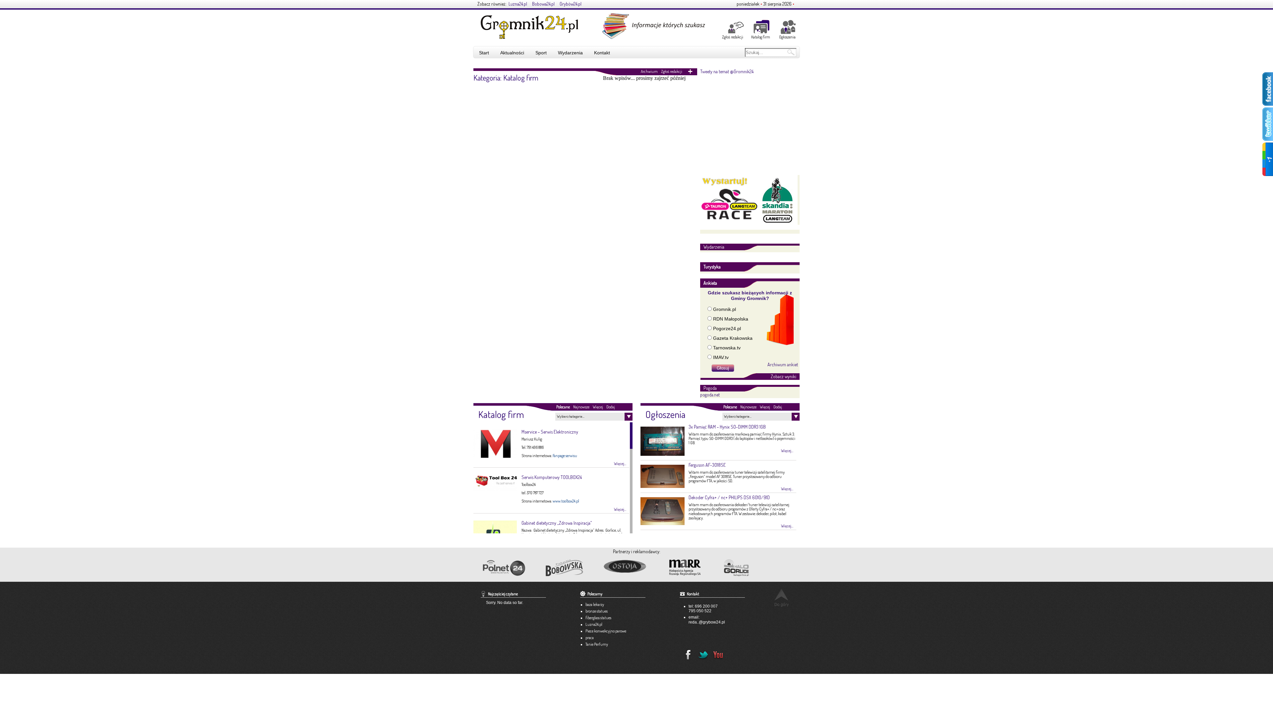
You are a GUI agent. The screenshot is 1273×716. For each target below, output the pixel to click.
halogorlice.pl (751, 568)
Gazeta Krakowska (733, 338)
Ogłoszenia (787, 36)
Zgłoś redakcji (732, 36)
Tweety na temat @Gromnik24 (727, 71)
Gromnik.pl (724, 309)
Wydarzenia (570, 52)
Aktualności (512, 52)
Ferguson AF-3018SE (707, 465)
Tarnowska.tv (727, 347)
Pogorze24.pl (727, 328)
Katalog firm (760, 36)
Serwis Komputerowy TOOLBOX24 (551, 477)
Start (484, 52)
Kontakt (602, 52)
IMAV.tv (721, 357)
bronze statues (596, 611)
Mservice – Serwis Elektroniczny (549, 432)
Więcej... (620, 464)
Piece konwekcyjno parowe (605, 630)
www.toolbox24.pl (566, 501)
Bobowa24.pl (543, 4)
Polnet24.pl (503, 568)
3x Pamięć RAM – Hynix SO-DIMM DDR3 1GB (727, 427)
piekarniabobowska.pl (565, 570)
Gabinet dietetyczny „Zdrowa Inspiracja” (556, 523)
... (698, 622)
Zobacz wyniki (783, 376)
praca (589, 637)
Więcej (598, 406)
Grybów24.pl (570, 4)
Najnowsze (581, 406)
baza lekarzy (594, 604)
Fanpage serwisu (565, 455)
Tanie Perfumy (596, 644)
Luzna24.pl (518, 4)
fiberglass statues (598, 617)
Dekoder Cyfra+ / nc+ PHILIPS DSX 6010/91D (729, 497)
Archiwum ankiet (782, 364)
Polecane (563, 406)
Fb (686, 652)
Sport (541, 52)
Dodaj (610, 406)
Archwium (649, 71)
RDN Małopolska (730, 319)
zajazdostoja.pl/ (630, 567)
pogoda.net (710, 394)
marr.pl (690, 568)
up (781, 597)
